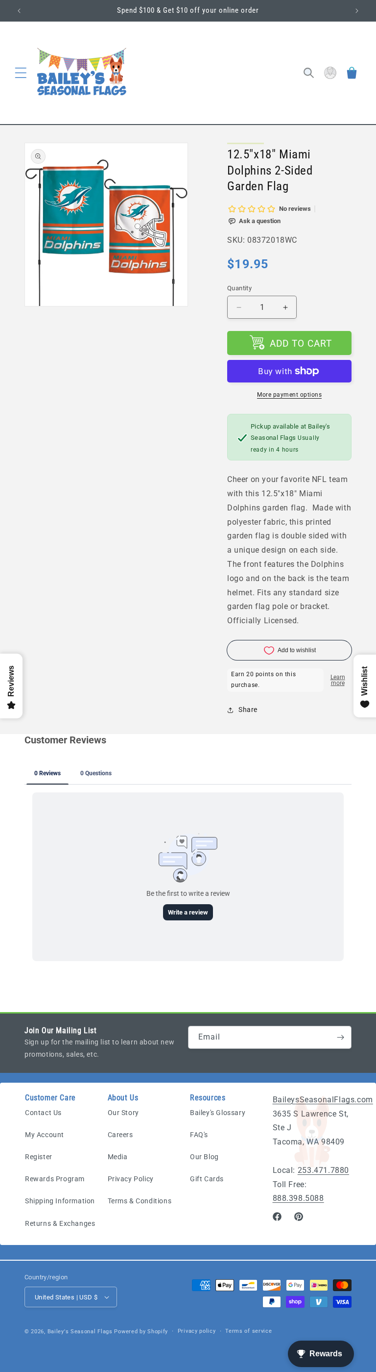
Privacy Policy (131, 1179)
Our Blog (204, 1157)
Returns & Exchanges (60, 1223)
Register (38, 1157)
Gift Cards (207, 1179)
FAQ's (199, 1135)
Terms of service (248, 1331)
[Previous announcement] (19, 11)
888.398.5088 (298, 1198)
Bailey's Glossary (217, 1113)
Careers (120, 1135)
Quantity (239, 288)
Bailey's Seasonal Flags (80, 1331)
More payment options (289, 394)
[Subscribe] (340, 1037)
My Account (44, 1135)
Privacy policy (197, 1331)
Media (118, 1157)
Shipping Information (60, 1201)
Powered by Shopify (141, 1331)
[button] (20, 73)
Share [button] (248, 709)
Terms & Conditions (140, 1201)
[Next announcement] (357, 11)
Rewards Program (55, 1179)
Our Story (123, 1113)
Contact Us (43, 1113)
